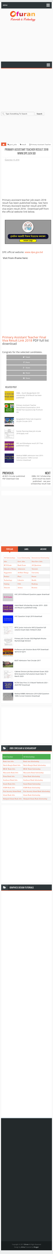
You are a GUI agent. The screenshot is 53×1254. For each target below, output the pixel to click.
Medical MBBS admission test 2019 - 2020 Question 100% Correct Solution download (30, 457)
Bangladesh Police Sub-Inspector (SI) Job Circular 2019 (28, 420)
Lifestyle (21, 580)
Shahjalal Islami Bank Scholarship (35, 799)
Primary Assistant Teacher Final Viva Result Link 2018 (24, 338)
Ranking (35, 584)
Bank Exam (22, 565)
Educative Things (10, 569)
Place (19, 576)
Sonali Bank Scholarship (32, 784)
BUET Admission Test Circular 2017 (28, 660)
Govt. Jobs (21, 561)
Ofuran (26, 1244)
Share (27, 362)
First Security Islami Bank (12, 791)
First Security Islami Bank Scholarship (36, 791)
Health (34, 580)
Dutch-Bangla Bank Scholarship (34, 765)
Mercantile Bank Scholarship (33, 772)
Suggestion (8, 572)
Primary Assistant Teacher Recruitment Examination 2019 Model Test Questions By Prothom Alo (29, 408)
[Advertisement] (26, 42)
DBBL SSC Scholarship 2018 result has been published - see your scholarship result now (41, 480)
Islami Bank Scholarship (31, 795)
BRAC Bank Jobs (9, 769)
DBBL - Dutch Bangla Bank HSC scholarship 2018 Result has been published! (29, 395)
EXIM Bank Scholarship (31, 787)
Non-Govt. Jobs (37, 561)
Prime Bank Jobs (9, 776)
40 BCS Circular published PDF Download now (13, 477)
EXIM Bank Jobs (9, 787)
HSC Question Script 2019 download (28, 616)
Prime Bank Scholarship (31, 776)
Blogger (36, 1247)
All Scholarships (9, 558)
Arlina (23, 1247)
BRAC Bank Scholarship (32, 769)
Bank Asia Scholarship (31, 761)
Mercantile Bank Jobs (10, 772)
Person (34, 576)
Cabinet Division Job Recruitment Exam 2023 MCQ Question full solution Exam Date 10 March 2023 (31, 673)
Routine (34, 587)
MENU (5, 5)
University (35, 572)
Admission (21, 569)
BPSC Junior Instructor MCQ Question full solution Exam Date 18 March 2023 (30, 628)
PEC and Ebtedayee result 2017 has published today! (29, 444)
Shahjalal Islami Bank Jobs (12, 799)
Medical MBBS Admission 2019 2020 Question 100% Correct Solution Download (32, 694)
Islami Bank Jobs (9, 795)
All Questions (36, 565)
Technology (8, 580)
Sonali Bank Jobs (9, 784)
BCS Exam (7, 565)
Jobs (5, 561)
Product (6, 576)
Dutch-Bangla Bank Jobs (11, 765)
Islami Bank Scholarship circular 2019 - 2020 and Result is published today (31, 606)
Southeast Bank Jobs (10, 780)
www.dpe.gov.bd (34, 252)
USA (19, 584)
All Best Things (23, 572)
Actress (20, 587)
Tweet (27, 357)
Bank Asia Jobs (8, 761)
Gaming (6, 584)
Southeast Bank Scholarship (33, 780)
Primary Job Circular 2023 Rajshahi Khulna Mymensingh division (30, 639)
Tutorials (35, 569)
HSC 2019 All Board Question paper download (32, 594)
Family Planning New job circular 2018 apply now (28, 432)
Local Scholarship (24, 558)
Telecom (7, 587)
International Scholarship (40, 558)
